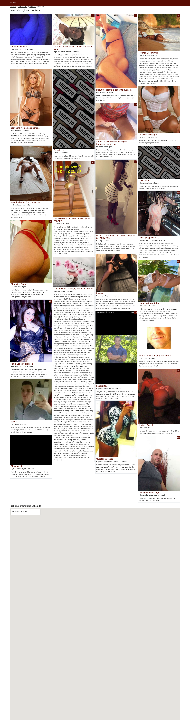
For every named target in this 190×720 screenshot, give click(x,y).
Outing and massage (149, 492)
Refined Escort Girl (148, 53)
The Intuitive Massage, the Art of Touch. (74, 288)
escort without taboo (149, 303)
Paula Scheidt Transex (22, 364)
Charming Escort (19, 284)
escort (14, 421)
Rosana (100, 293)
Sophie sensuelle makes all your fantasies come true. (112, 142)
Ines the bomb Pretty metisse (25, 202)
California (32, 7)
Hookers (13, 7)
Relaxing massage (148, 134)
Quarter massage (104, 459)
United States (22, 7)
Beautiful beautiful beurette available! (114, 90)
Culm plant (144, 180)
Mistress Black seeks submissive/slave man (73, 47)
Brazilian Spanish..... (149, 237)
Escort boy (59, 150)
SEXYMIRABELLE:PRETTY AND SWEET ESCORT (73, 219)
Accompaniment (19, 46)
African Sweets (146, 425)
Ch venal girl (17, 466)
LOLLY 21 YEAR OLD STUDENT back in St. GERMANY (115, 236)
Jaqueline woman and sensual (25, 128)
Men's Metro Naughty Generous (155, 355)
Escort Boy (101, 386)
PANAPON (13, 3)
